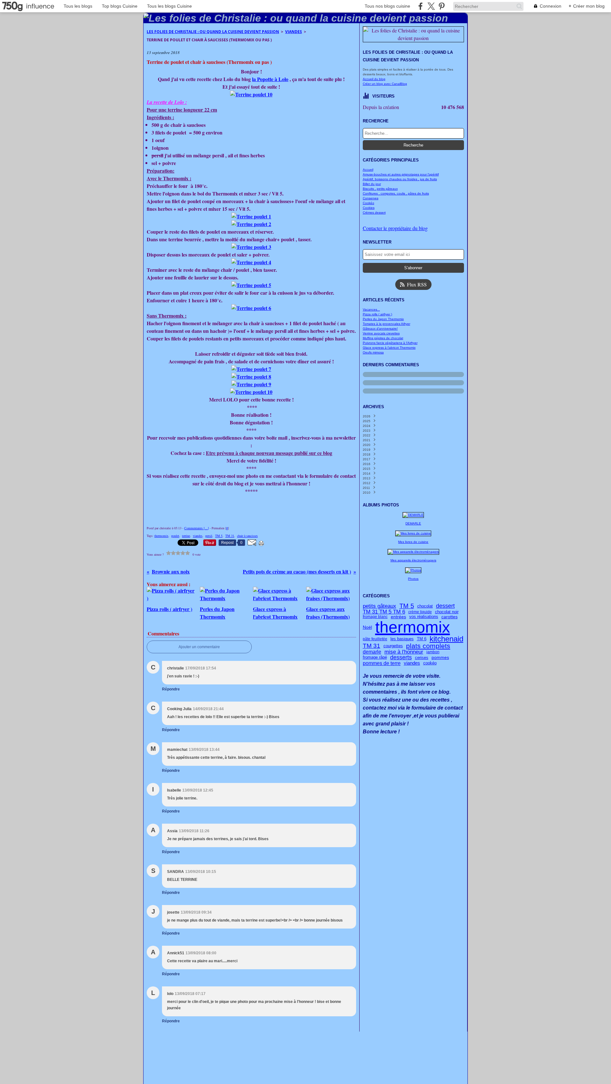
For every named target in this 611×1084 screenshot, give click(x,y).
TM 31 (371, 646)
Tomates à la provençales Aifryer (386, 324)
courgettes (393, 646)
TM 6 (421, 639)
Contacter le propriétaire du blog (395, 228)
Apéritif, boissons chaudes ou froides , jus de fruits (400, 179)
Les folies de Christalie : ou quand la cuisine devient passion (213, 31)
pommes (440, 657)
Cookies (369, 207)
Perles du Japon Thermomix (383, 319)
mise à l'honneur (403, 652)
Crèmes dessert (374, 212)
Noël (367, 627)
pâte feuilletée (375, 639)
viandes (412, 663)
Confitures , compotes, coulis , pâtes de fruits (396, 193)
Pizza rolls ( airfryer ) (377, 314)
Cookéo (368, 203)
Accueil (368, 169)
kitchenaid (446, 639)
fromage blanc (375, 617)
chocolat (425, 606)
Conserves (370, 198)
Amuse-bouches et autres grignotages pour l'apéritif (401, 174)
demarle (372, 652)
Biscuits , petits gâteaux (380, 188)
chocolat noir (447, 612)
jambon (432, 652)
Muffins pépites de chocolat (383, 338)
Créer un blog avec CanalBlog (385, 84)
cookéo (430, 663)
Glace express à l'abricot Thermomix (389, 347)
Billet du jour (372, 184)
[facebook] (421, 6)
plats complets (428, 646)
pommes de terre (382, 663)
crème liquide (420, 612)
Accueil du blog (374, 79)
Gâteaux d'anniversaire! (380, 328)
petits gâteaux (379, 606)
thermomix (412, 627)
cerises (421, 657)
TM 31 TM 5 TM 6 (384, 612)
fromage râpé (375, 657)
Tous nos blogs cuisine (387, 6)
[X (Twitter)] (431, 6)
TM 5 (406, 606)
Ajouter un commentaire (199, 647)
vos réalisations (423, 617)
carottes (449, 616)
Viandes (293, 31)
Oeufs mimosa (373, 352)
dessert (445, 606)
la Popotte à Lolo (270, 79)
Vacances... (371, 309)
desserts (401, 657)
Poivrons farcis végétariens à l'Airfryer (390, 343)
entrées (398, 616)
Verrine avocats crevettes (381, 333)
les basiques (402, 639)
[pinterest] (442, 6)
